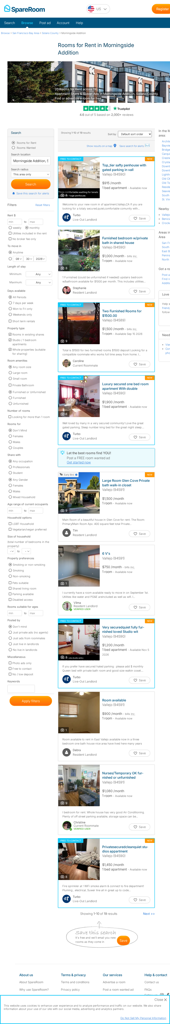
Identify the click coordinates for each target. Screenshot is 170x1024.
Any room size (22, 367)
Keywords (13, 682)
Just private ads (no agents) (30, 632)
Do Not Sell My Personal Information (143, 1018)
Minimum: (16, 274)
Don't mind (20, 626)
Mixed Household (24, 497)
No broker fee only (24, 239)
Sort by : (113, 134)
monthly (34, 227)
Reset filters (42, 205)
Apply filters (31, 701)
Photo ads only (22, 663)
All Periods (19, 297)
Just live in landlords (26, 644)
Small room (20, 378)
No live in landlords (25, 649)
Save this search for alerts (32, 193)
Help (79, 23)
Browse (27, 23)
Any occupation (23, 461)
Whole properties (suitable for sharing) (28, 351)
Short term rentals (23, 321)
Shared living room (24, 588)
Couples (18, 447)
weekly (17, 227)
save (123, 940)
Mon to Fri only (22, 308)
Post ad (45, 23)
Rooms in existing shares (28, 334)
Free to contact (22, 668)
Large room (20, 372)
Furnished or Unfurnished (29, 392)
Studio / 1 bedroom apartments (24, 342)
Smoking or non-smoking (29, 564)
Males (16, 442)
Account (63, 23)
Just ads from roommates (29, 638)
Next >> (149, 914)
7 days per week (23, 303)
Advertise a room (114, 982)
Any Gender (20, 479)
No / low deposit (22, 674)
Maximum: (15, 282)
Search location (20, 154)
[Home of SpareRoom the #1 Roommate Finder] (24, 9)
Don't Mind (20, 430)
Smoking (18, 570)
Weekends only (22, 314)
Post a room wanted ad (118, 989)
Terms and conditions (75, 982)
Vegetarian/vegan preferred (29, 529)
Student (18, 472)
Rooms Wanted (26, 147)
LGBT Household (23, 523)
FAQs (148, 989)
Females (18, 436)
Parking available (23, 594)
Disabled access (22, 599)
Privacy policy (70, 989)
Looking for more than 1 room (31, 417)
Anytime (18, 252)
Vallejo (166, 214)
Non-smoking (21, 576)
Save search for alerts (131, 146)
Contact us (151, 982)
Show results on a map (100, 146)
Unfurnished (20, 403)
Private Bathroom (23, 385)
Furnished (19, 397)
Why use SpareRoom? (34, 989)
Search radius (19, 169)
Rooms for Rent (26, 142)
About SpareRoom (31, 982)
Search (9, 23)
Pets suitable (20, 583)
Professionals (21, 467)
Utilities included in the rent (29, 233)
